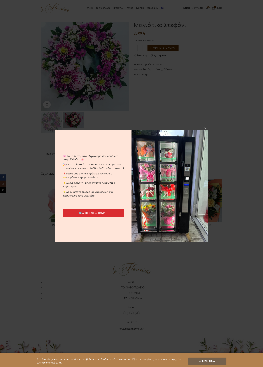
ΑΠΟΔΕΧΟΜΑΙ (207, 361)
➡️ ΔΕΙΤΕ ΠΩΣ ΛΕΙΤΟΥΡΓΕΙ (93, 213)
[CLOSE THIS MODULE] (205, 128)
